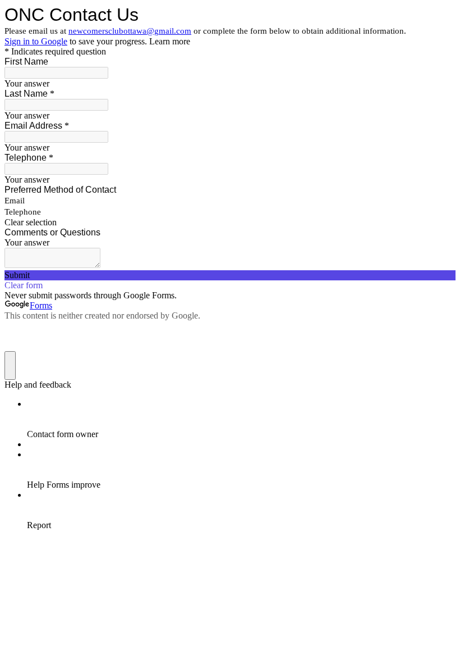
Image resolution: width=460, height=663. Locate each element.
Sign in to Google (35, 41)
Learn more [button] (169, 41)
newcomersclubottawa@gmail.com (129, 30)
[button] (230, 222)
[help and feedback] (10, 365)
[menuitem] (241, 419)
